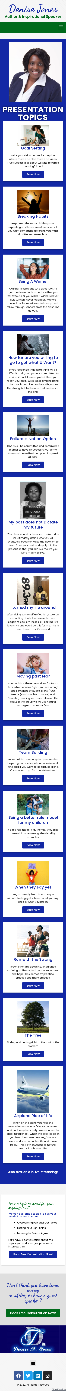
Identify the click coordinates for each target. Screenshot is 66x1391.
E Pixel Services (59, 1389)
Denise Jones (33, 8)
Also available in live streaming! (33, 1172)
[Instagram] (47, 1375)
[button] (61, 27)
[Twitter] (28, 1375)
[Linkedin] (37, 1375)
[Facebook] (18, 1375)
